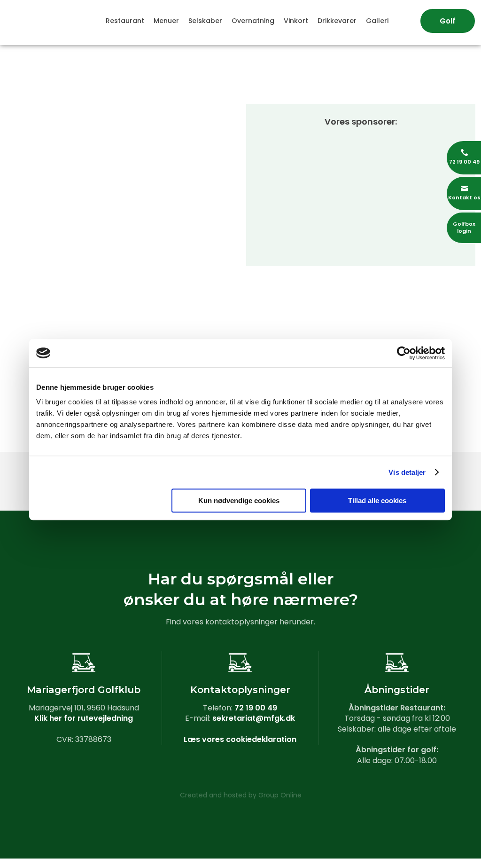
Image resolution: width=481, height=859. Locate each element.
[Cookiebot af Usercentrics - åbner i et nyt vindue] (404, 353)
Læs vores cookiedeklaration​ (240, 739)
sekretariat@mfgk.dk (253, 718)
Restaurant (125, 20)
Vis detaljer (407, 472)
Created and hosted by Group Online (241, 795)
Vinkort (296, 20)
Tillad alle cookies (377, 500)
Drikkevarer (337, 20)
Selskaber (205, 20)
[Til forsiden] (40, 13)
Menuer (166, 20)
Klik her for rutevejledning (83, 718)
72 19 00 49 (255, 707)
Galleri (377, 20)
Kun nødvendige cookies (238, 500)
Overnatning (253, 20)
